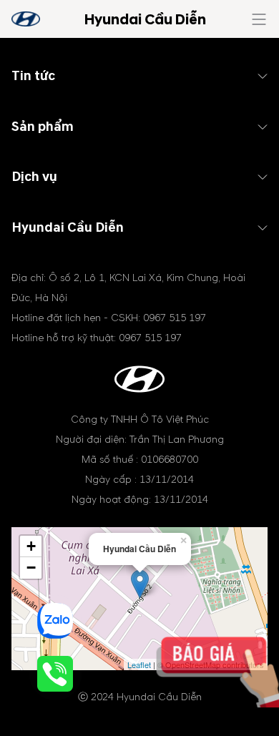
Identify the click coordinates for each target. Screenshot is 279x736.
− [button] (31, 567)
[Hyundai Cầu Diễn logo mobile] (25, 18)
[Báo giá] (233, 684)
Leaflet (139, 664)
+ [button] (31, 546)
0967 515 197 (174, 318)
